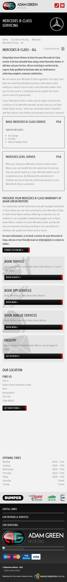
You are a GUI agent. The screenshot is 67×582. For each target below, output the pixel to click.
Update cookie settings (12, 570)
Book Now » (12, 302)
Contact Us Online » (13, 250)
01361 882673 (45, 239)
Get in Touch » (13, 356)
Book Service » (13, 277)
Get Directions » (12, 408)
